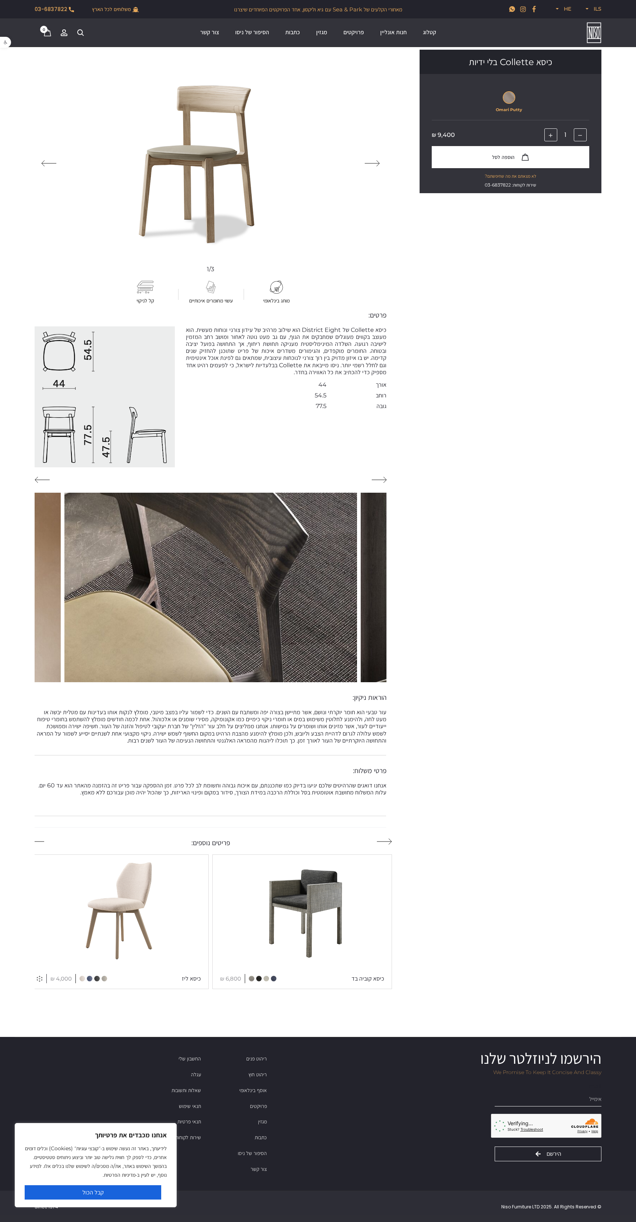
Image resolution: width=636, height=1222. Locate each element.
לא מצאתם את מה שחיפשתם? (510, 176)
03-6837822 (52, 9)
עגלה (196, 1074)
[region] (96, 1165)
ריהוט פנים (256, 1058)
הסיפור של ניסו (252, 32)
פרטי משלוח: (369, 770)
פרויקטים (353, 32)
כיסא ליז (191, 978)
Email (593, 1086)
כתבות (292, 32)
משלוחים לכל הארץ (112, 9)
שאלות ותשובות (186, 1090)
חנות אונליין (393, 32)
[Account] (64, 32)
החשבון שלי (190, 1058)
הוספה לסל (504, 157)
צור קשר (209, 32)
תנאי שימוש (190, 1106)
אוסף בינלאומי (253, 1090)
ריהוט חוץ (257, 1074)
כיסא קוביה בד (367, 978)
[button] (5, 42)
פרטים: (377, 315)
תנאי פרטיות (189, 1121)
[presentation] (372, 163)
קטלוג (429, 32)
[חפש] (80, 32)
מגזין (321, 32)
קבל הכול (93, 1192)
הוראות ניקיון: (369, 697)
